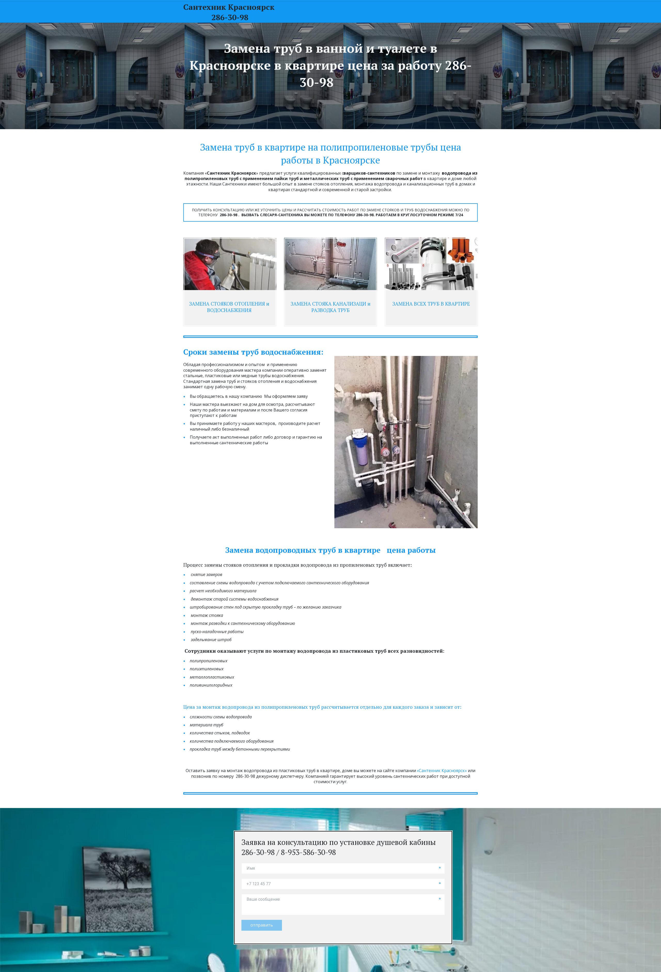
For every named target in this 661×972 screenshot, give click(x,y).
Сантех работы (358, 12)
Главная (325, 12)
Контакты (398, 12)
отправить (261, 925)
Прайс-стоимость (436, 12)
